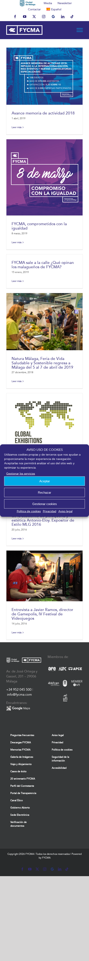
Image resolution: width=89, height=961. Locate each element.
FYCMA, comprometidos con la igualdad (39, 226)
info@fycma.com (19, 694)
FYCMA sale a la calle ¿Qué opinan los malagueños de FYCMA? (43, 264)
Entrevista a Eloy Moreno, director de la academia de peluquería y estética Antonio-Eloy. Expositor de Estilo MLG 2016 (43, 518)
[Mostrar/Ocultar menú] (80, 30)
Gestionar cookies (44, 503)
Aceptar (44, 481)
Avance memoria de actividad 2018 (43, 113)
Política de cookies (29, 511)
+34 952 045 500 (18, 690)
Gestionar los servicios (20, 473)
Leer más (17, 127)
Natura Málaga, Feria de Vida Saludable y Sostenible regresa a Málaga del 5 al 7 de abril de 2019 (42, 363)
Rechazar (44, 492)
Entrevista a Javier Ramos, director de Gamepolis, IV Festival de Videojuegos (42, 614)
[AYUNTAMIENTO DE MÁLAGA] (27, 3)
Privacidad (49, 511)
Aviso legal (65, 511)
